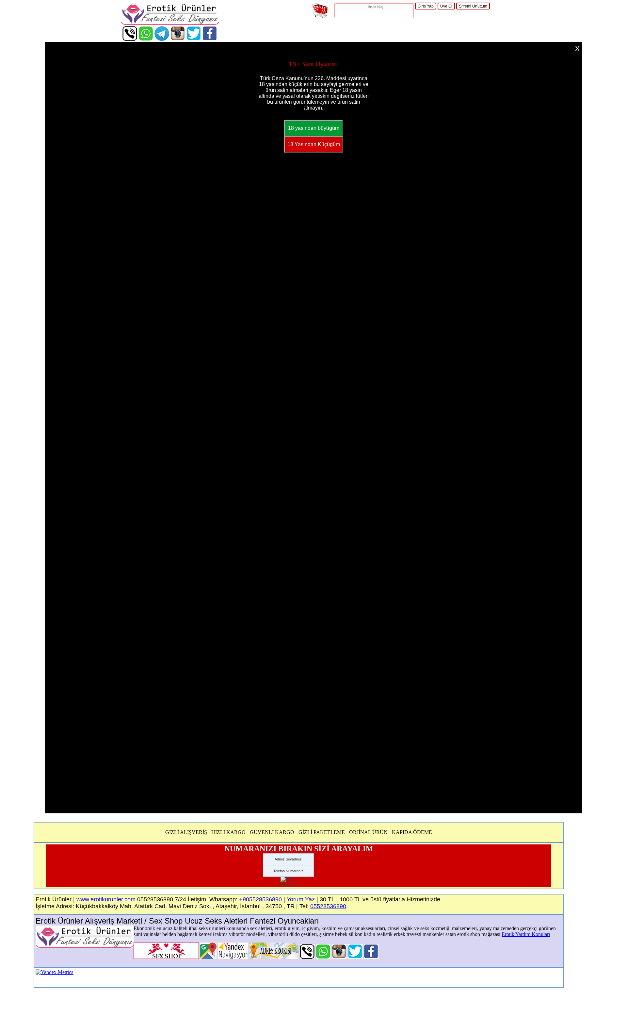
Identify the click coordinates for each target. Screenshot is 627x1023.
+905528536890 (260, 899)
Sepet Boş (375, 6)
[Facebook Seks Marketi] (209, 39)
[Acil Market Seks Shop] (193, 39)
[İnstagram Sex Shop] (177, 39)
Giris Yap (426, 6)
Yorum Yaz (301, 899)
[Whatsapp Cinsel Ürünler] (145, 39)
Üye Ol (446, 6)
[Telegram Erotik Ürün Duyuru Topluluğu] (161, 39)
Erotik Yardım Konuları (526, 934)
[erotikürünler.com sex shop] (170, 23)
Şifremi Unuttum (473, 6)
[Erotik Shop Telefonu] (129, 39)
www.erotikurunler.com (106, 899)
